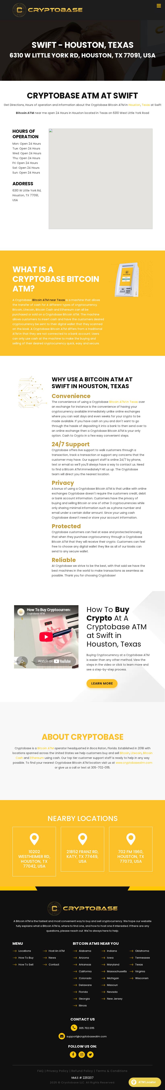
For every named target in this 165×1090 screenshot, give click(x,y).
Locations (25, 951)
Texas (146, 105)
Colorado (85, 978)
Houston (134, 105)
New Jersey (114, 999)
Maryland (113, 964)
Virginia (140, 971)
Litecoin (136, 753)
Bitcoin (124, 753)
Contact (54, 964)
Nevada (112, 992)
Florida (83, 992)
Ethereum (37, 758)
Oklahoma (142, 951)
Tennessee (142, 958)
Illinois (83, 1005)
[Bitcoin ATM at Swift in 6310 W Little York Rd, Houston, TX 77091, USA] (47, 10)
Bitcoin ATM (45, 748)
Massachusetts (117, 971)
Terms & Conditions (112, 1071)
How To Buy (26, 958)
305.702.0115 (86, 1028)
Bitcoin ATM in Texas (123, 402)
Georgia (84, 999)
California (85, 971)
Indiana (112, 951)
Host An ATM (57, 951)
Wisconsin (141, 978)
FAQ (40, 1071)
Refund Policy (82, 1071)
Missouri (112, 985)
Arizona (84, 958)
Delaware (85, 985)
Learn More (102, 683)
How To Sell (26, 964)
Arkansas (85, 964)
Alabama (85, 951)
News (52, 958)
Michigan (113, 978)
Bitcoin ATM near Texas (48, 300)
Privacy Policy (57, 1071)
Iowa (110, 958)
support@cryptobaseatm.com (87, 1036)
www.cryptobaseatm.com (134, 763)
